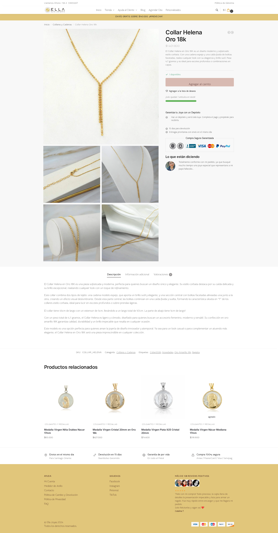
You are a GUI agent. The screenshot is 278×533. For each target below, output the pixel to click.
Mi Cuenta (49, 481)
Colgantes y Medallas (57, 424)
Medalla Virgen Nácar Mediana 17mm (208, 431)
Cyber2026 (155, 352)
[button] (228, 10)
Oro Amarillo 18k (182, 352)
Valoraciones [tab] (162, 274)
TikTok (113, 494)
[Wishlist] (82, 379)
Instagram (115, 485)
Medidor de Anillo (53, 485)
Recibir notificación (211, 443)
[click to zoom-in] (101, 86)
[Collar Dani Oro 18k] (229, 32)
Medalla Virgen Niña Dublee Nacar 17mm (64, 431)
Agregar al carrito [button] (66, 443)
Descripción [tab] (114, 274)
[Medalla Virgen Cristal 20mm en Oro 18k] (114, 397)
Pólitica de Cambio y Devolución (61, 494)
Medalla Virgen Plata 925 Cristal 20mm (160, 431)
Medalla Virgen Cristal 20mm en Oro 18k (114, 431)
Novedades (167, 352)
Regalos (196, 352)
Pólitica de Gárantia (224, 2)
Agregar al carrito (200, 84)
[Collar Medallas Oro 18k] (232, 32)
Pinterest (114, 490)
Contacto (49, 490)
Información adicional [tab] (137, 274)
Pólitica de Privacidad (55, 499)
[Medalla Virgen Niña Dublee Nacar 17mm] (66, 397)
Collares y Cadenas (62, 24)
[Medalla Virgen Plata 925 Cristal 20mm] (163, 397)
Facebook (115, 481)
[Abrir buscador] (219, 10)
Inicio (46, 24)
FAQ (46, 503)
